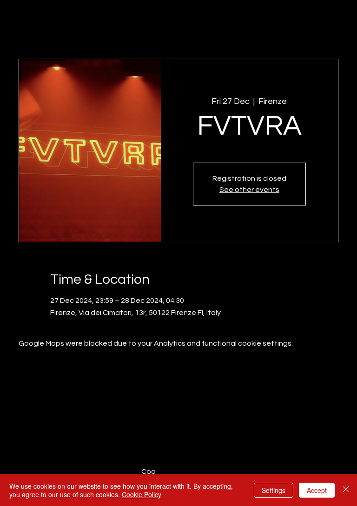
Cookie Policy (141, 494)
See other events (249, 189)
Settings (273, 490)
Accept (317, 490)
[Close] (345, 490)
